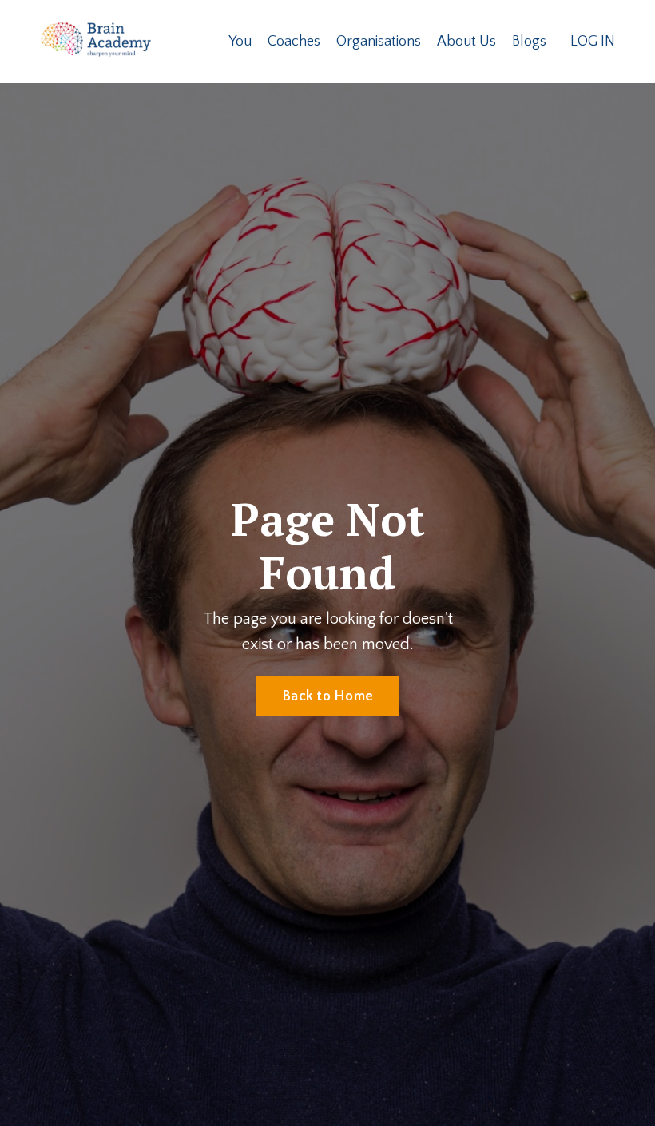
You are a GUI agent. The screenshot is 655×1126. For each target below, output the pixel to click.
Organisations (378, 42)
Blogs (529, 42)
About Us (466, 42)
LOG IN (592, 42)
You (240, 42)
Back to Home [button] (327, 696)
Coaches (294, 42)
